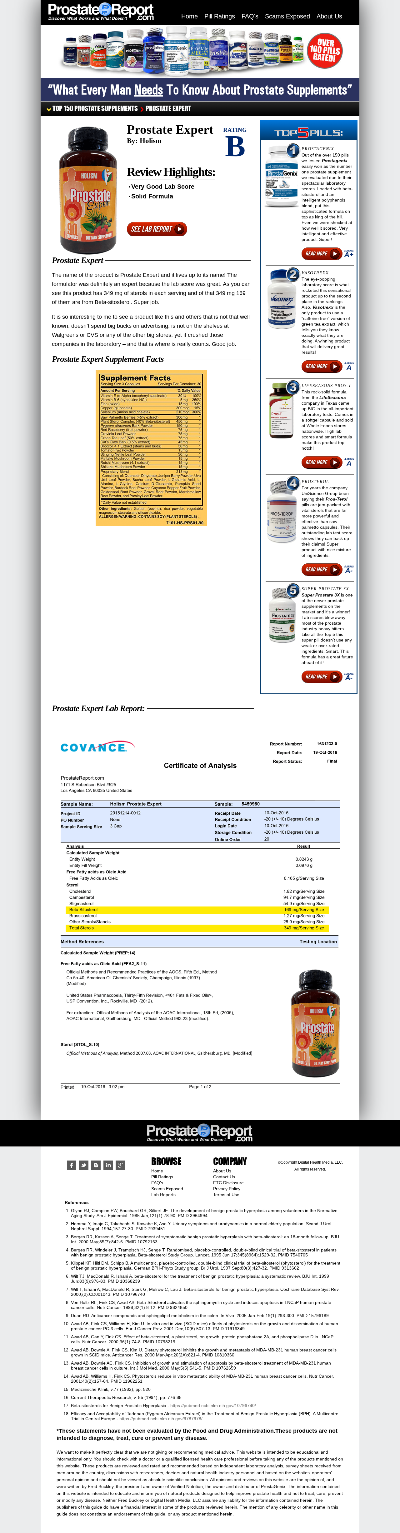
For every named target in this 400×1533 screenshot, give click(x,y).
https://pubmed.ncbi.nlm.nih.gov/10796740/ (213, 1405)
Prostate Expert (168, 108)
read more (316, 253)
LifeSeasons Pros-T (326, 385)
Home (189, 16)
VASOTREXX (315, 273)
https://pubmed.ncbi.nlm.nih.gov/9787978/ (160, 1418)
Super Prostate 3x (325, 589)
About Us (329, 16)
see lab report (151, 229)
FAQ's (250, 16)
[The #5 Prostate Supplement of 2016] (282, 616)
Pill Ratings (219, 16)
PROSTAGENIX (318, 149)
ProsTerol (315, 481)
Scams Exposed (287, 16)
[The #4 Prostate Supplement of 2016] (282, 511)
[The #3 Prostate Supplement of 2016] (282, 410)
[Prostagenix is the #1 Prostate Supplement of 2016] (282, 177)
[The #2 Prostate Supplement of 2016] (282, 299)
